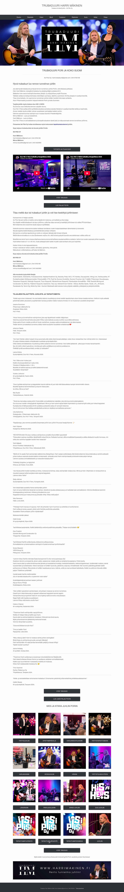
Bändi (51, 17)
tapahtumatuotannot (61, 124)
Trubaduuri (62, 17)
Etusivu (19, 17)
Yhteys (105, 17)
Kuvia (85, 17)
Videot (41, 17)
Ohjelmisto (75, 17)
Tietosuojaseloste (80, 888)
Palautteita (30, 17)
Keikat (95, 17)
